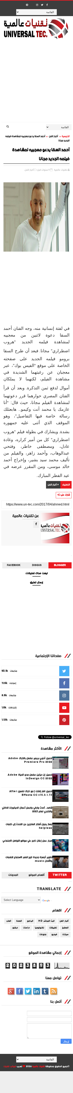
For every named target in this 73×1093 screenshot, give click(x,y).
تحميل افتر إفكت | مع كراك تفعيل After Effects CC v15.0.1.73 (30, 793)
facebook (13, 565)
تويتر (28, 991)
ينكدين (36, 991)
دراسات (26, 928)
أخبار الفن (53, 136)
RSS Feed (53, 991)
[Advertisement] (36, 83)
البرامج (30, 921)
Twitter (60, 875)
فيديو (54, 934)
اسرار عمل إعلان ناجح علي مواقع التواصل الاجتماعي (27, 841)
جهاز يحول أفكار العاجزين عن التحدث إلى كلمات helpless (29, 826)
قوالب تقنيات (9, 1066)
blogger (60, 565)
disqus (37, 565)
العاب (8, 921)
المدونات (13, 875)
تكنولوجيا (39, 928)
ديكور (15, 928)
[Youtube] (32, 4)
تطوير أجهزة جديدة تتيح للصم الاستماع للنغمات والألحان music (28, 859)
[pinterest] (27, 5)
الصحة (19, 921)
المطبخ (65, 928)
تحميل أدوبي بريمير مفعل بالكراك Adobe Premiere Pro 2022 (30, 760)
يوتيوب (45, 991)
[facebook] (47, 5)
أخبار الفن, (29, 170)
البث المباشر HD (46, 921)
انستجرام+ (11, 991)
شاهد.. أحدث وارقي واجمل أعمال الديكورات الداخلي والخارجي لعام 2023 (27, 810)
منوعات (42, 934)
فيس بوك (19, 991)
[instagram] (37, 5)
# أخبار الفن (53, 485)
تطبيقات (53, 928)
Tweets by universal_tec (70, 881)
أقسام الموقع (36, 875)
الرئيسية (66, 136)
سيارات (65, 934)
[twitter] (42, 5)
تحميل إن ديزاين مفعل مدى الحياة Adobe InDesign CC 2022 (30, 777)
